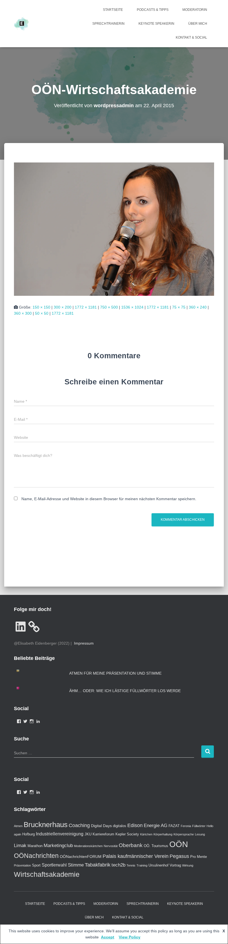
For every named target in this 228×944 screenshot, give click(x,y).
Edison (135, 825)
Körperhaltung (162, 834)
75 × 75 (178, 307)
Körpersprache (184, 834)
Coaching (79, 825)
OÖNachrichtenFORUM (80, 856)
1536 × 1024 (132, 307)
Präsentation (22, 865)
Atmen (18, 826)
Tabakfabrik (97, 865)
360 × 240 (198, 307)
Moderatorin (194, 10)
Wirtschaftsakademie (47, 874)
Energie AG (155, 825)
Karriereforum (103, 834)
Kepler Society (127, 834)
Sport (36, 865)
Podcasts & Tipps (152, 10)
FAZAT (174, 826)
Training (142, 865)
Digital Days (101, 825)
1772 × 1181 (86, 307)
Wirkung (187, 865)
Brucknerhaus (46, 824)
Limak (20, 845)
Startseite (113, 10)
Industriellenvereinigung (59, 834)
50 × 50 (41, 313)
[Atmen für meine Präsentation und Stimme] (22, 670)
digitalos (119, 826)
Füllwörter (198, 826)
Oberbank (131, 845)
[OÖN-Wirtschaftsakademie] (114, 229)
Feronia (186, 826)
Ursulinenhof (158, 865)
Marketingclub (58, 845)
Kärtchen (146, 834)
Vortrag (175, 865)
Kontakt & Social (191, 37)
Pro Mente (198, 857)
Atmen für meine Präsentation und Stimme (115, 673)
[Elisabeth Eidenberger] (21, 24)
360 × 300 (23, 313)
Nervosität (111, 846)
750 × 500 (109, 307)
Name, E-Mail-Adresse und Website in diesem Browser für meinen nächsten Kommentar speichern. (108, 499)
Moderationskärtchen (88, 846)
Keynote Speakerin (156, 24)
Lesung (200, 834)
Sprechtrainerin (108, 24)
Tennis (131, 865)
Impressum (84, 643)
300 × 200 (62, 307)
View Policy (129, 937)
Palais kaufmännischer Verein (135, 856)
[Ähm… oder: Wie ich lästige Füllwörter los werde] (22, 688)
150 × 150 (41, 307)
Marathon (35, 846)
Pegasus (179, 856)
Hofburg (28, 834)
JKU (88, 834)
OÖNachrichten (36, 855)
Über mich (197, 24)
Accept (107, 937)
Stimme (76, 865)
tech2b (118, 865)
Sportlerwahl (54, 865)
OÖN (178, 844)
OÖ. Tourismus (156, 846)
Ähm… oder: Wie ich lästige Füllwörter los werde (125, 690)
